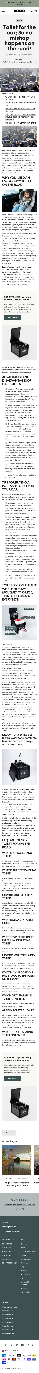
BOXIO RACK (6, 1259)
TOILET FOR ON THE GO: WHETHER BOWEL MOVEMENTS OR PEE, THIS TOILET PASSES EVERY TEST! (20, 117)
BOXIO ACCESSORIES (9, 1263)
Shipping (24, 1244)
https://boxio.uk (7, 1318)
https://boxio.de (8, 1334)
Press (22, 1296)
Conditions (24, 1263)
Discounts (24, 1270)
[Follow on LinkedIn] (33, 1345)
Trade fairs (24, 1288)
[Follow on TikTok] (27, 1345)
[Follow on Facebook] (5, 1345)
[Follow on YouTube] (22, 1345)
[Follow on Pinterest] (16, 1345)
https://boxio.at (7, 1322)
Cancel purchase (12, 1232)
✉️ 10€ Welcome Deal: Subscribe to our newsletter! (19, 3)
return (23, 1248)
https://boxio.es (7, 1314)
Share (11, 1133)
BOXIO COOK (6, 1251)
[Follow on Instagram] (11, 1345)
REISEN (19, 20)
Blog (21, 59)
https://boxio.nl (7, 1326)
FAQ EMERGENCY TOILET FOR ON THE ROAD (20, 123)
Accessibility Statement (25, 1283)
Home (16, 59)
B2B (22, 1278)
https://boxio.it (7, 1330)
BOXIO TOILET (7, 1244)
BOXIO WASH (6, 1248)
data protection (26, 1259)
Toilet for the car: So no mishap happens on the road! (19, 62)
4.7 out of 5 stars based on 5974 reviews (19, 1205)
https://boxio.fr (7, 1311)
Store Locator (25, 1292)
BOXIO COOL (6, 1255)
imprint (23, 1255)
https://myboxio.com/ (10, 1307)
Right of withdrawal (28, 1251)
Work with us (25, 1274)
